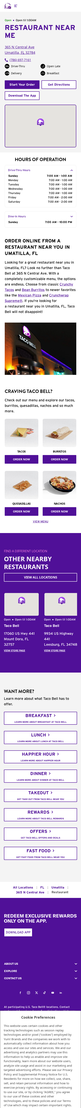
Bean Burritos (33, 290)
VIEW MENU (40, 521)
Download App (18, 932)
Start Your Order (22, 84)
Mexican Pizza (29, 295)
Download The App (22, 95)
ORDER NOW (21, 459)
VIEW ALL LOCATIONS (40, 577)
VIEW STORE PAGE (14, 650)
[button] (40, 964)
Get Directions (59, 84)
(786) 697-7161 (20, 60)
